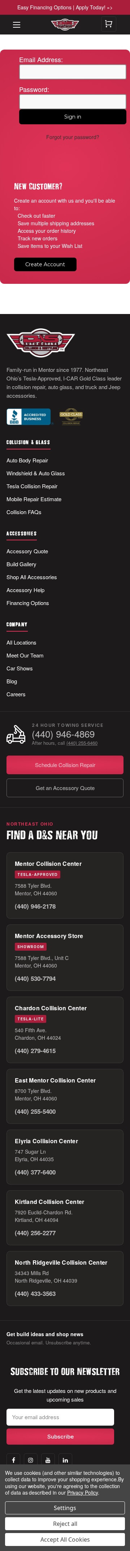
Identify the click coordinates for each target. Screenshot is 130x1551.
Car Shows (19, 668)
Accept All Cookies (65, 1539)
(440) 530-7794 (35, 978)
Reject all (65, 1524)
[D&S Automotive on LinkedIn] (65, 1460)
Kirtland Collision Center (49, 1201)
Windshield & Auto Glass (35, 473)
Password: (34, 89)
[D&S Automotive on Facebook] (13, 1460)
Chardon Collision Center (51, 1008)
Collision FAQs (24, 512)
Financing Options (27, 602)
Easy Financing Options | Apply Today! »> (65, 7)
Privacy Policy (82, 1492)
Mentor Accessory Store (49, 936)
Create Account (45, 264)
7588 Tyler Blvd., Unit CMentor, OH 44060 (42, 961)
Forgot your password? (72, 136)
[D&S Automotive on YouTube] (48, 1460)
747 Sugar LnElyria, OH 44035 (34, 1155)
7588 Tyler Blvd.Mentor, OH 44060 (36, 889)
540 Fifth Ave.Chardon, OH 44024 (38, 1033)
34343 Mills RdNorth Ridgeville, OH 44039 (46, 1276)
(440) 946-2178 (35, 906)
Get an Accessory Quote (65, 787)
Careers (16, 694)
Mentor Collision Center (48, 863)
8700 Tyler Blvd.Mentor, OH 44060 (36, 1094)
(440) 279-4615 (35, 1050)
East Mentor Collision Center (55, 1080)
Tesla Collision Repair (31, 486)
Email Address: (41, 59)
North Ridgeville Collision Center (61, 1262)
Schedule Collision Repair (65, 764)
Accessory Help (25, 590)
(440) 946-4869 (63, 734)
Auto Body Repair (27, 460)
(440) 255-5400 (35, 1111)
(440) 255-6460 (82, 742)
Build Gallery (21, 564)
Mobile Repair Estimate (33, 499)
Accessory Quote (27, 551)
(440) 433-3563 (35, 1293)
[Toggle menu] (13, 19)
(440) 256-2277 (35, 1232)
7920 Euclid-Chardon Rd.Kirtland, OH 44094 (44, 1216)
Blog (11, 681)
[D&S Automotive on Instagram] (31, 1460)
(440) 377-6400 (35, 1172)
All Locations (21, 642)
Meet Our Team (25, 655)
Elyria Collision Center (46, 1141)
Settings (65, 1508)
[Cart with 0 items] (108, 24)
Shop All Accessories (31, 577)
